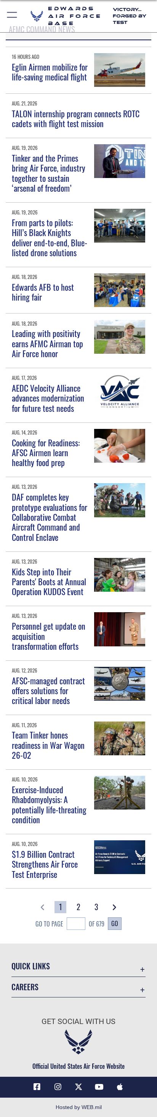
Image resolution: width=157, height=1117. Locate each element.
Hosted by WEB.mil (79, 1107)
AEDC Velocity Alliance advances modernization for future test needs (48, 398)
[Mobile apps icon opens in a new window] (120, 1087)
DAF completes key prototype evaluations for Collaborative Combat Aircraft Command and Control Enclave (49, 517)
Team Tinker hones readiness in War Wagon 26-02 (48, 745)
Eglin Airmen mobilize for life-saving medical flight (50, 72)
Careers (24, 987)
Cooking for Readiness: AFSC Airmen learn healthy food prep (46, 452)
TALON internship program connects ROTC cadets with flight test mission (75, 118)
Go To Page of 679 (69, 923)
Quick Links (30, 966)
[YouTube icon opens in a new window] (99, 1087)
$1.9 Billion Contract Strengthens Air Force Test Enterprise (45, 864)
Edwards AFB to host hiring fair (43, 292)
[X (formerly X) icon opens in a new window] (78, 1087)
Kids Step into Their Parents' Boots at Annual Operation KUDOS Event (49, 582)
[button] (12, 16)
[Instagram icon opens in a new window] (58, 1087)
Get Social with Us (78, 1021)
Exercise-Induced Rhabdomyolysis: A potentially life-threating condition (49, 804)
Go (114, 923)
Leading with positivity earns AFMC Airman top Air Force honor (47, 343)
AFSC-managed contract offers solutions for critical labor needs (48, 690)
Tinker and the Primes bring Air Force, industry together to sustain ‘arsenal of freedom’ (48, 173)
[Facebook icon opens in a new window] (37, 1087)
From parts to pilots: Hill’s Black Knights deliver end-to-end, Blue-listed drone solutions (49, 237)
